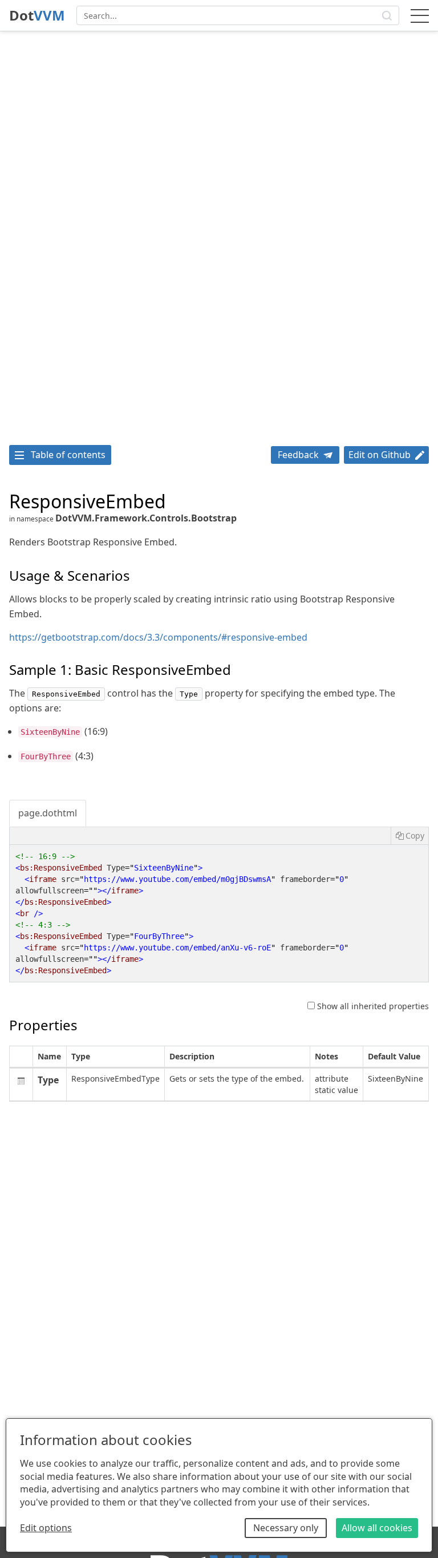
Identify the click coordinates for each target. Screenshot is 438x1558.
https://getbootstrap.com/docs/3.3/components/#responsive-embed (158, 637)
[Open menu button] (420, 15)
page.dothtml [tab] (47, 813)
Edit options (46, 1527)
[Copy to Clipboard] (409, 835)
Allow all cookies (377, 1527)
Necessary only (285, 1527)
